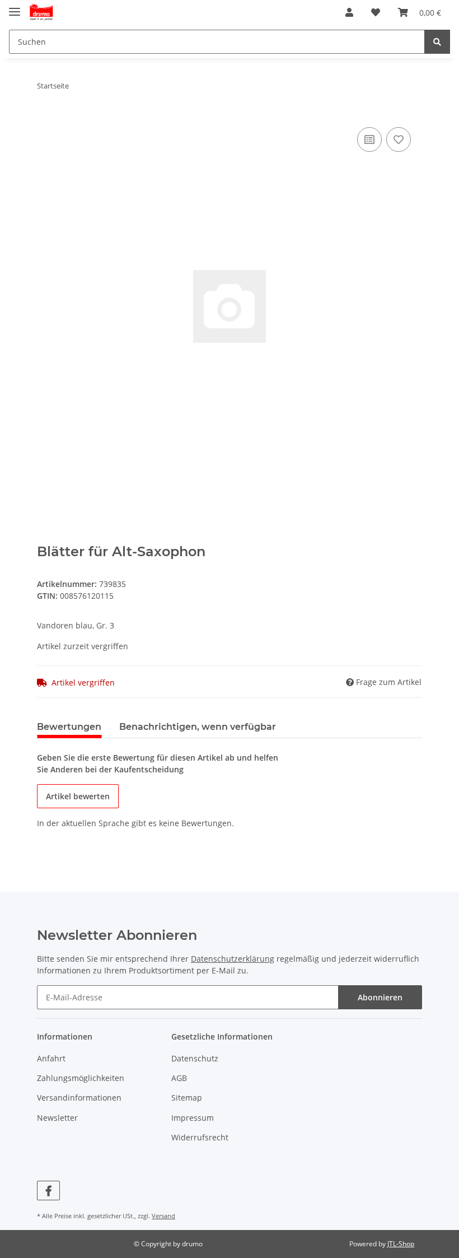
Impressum (192, 1117)
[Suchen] (437, 42)
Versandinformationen (79, 1097)
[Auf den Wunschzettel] (398, 139)
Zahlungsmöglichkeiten (80, 1078)
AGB (179, 1078)
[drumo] (41, 12)
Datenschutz (194, 1058)
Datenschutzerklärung (232, 958)
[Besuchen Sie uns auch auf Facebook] (48, 1190)
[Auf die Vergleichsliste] (369, 139)
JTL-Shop (400, 1243)
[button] (349, 12)
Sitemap (186, 1097)
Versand (163, 1216)
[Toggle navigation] (14, 7)
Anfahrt (51, 1058)
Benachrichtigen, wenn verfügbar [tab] (197, 726)
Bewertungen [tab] (69, 726)
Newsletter (57, 1117)
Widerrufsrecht (199, 1137)
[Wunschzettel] (375, 12)
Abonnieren (380, 997)
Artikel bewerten (78, 796)
